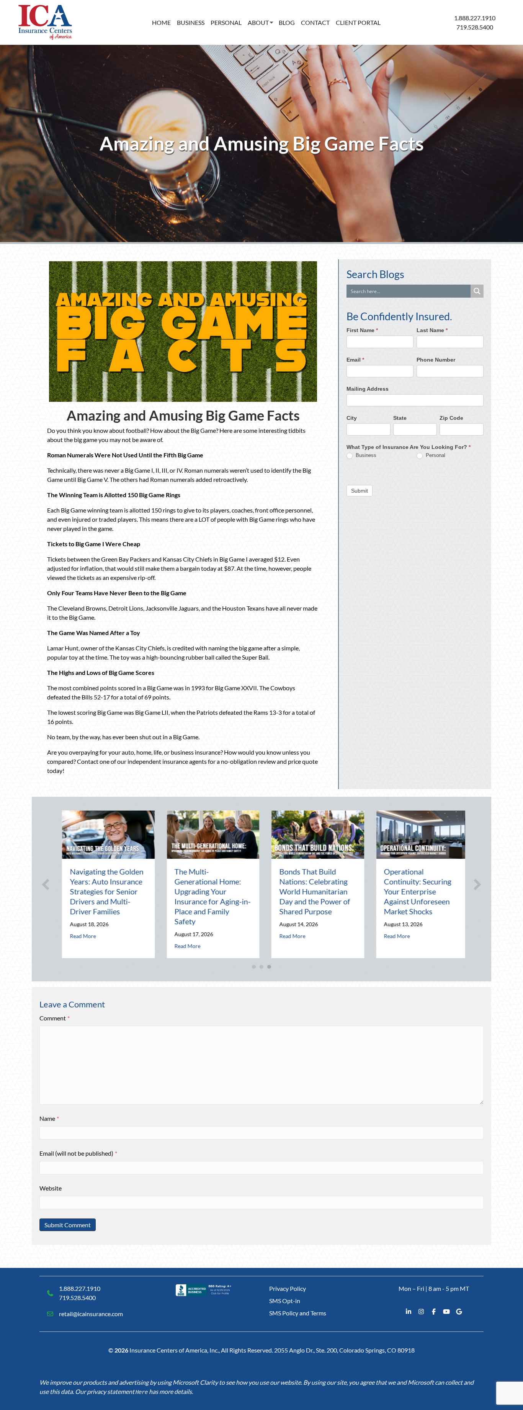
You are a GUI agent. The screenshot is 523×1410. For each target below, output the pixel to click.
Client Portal (358, 22)
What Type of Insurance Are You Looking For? (408, 447)
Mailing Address (367, 389)
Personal (226, 22)
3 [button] (269, 967)
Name (49, 1118)
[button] (45, 884)
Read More (79, 936)
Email (355, 360)
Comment (54, 1018)
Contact (315, 22)
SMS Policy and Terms (297, 1313)
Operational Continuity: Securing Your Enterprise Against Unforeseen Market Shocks (414, 891)
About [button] (258, 22)
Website (50, 1188)
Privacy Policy (287, 1288)
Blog (287, 22)
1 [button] (254, 967)
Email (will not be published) (78, 1153)
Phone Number (436, 360)
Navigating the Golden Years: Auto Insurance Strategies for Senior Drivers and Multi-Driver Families (102, 891)
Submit (359, 491)
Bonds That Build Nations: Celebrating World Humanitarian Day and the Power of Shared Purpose (310, 891)
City (351, 418)
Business (190, 22)
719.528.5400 (474, 27)
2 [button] (261, 967)
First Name (362, 331)
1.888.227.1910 (474, 17)
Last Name (432, 331)
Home (161, 22)
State (400, 418)
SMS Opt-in (284, 1300)
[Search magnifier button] (477, 291)
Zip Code (451, 418)
